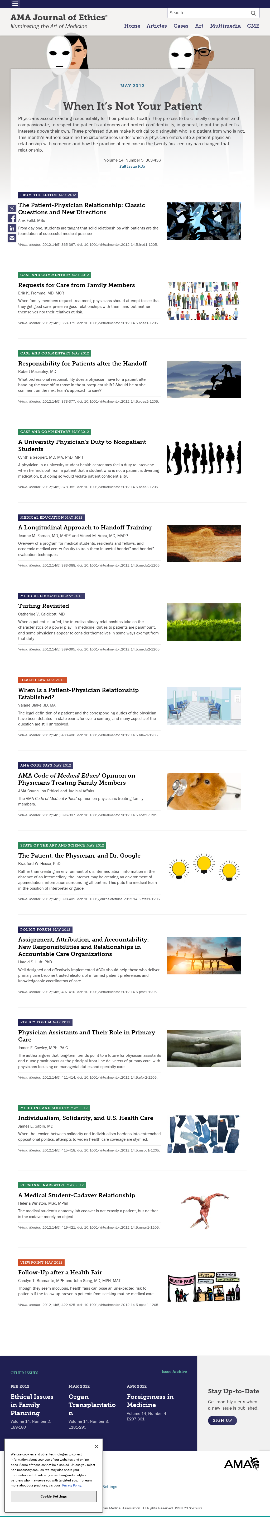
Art (199, 26)
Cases (181, 26)
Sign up (222, 1420)
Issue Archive (174, 1371)
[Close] (96, 1446)
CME (253, 26)
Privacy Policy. (72, 1485)
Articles (157, 26)
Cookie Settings (103, 1486)
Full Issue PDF (132, 166)
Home (132, 26)
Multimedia (225, 26)
